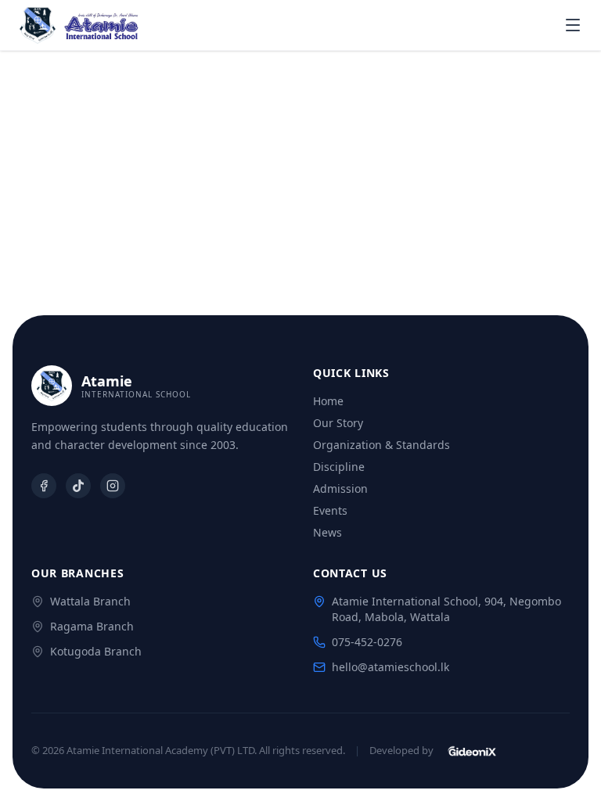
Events (330, 510)
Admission (340, 488)
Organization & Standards (381, 444)
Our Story (338, 422)
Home (328, 400)
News (327, 532)
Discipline (339, 466)
